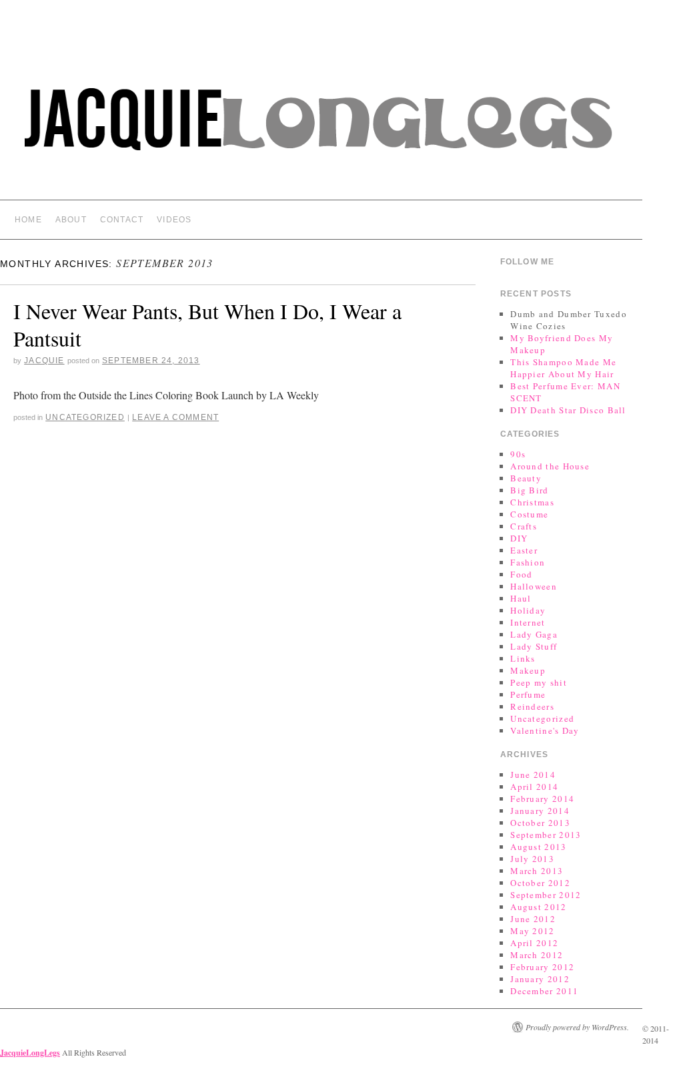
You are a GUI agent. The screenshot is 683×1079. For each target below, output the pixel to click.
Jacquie (44, 360)
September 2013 (545, 835)
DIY (519, 538)
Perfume (528, 694)
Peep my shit (538, 682)
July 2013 (532, 859)
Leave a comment (175, 417)
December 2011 (544, 991)
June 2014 (533, 775)
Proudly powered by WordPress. (577, 1027)
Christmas (532, 502)
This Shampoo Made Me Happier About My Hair (563, 368)
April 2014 (534, 787)
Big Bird (529, 490)
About (71, 219)
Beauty (526, 478)
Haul (520, 598)
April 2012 (534, 943)
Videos (174, 219)
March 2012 (536, 955)
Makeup (528, 670)
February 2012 (542, 967)
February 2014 (542, 799)
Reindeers (532, 706)
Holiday (528, 610)
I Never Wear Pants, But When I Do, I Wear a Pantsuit (207, 324)
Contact (121, 219)
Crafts (523, 526)
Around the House (550, 466)
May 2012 (532, 931)
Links (523, 658)
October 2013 (540, 823)
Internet (527, 622)
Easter (524, 550)
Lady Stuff (533, 646)
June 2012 (533, 919)
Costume (529, 514)
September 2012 (545, 895)
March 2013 (536, 871)
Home (28, 219)
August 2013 (538, 847)
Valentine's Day (545, 730)
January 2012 (540, 979)
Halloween (533, 586)
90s (518, 454)
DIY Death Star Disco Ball (568, 410)
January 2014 (540, 811)
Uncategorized (85, 417)
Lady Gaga (534, 634)
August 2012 (538, 907)
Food (521, 574)
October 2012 (540, 883)
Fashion (527, 562)
